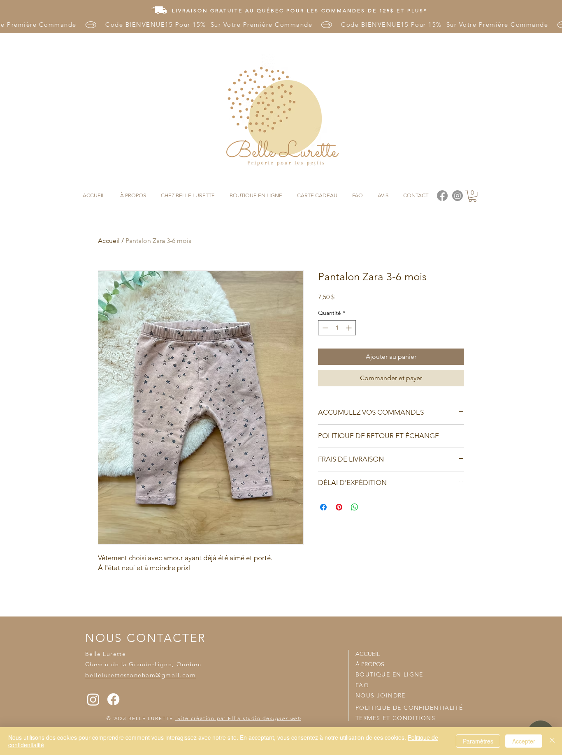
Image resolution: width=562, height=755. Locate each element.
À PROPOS (369, 664)
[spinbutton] (337, 328)
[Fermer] (552, 741)
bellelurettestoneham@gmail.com (140, 675)
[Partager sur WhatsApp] (355, 507)
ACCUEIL (367, 654)
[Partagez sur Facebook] (323, 507)
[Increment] (349, 328)
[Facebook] (113, 699)
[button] (472, 196)
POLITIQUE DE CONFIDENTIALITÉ (409, 707)
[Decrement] (324, 328)
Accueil (109, 241)
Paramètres (478, 741)
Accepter (523, 741)
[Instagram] (93, 699)
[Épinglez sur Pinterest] (339, 507)
